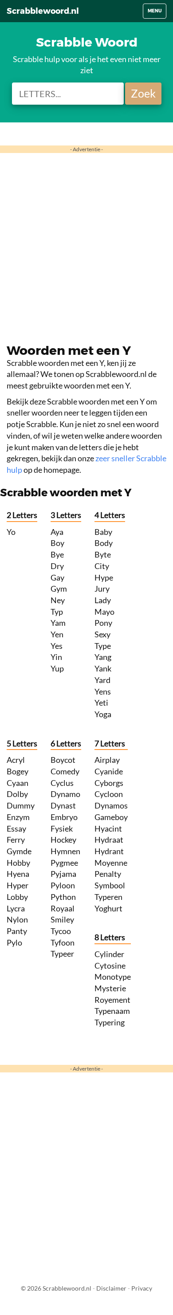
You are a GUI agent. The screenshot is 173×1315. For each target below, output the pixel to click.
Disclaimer (111, 1288)
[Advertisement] (86, 243)
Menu (156, 13)
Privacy (141, 1288)
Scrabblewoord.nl (43, 11)
